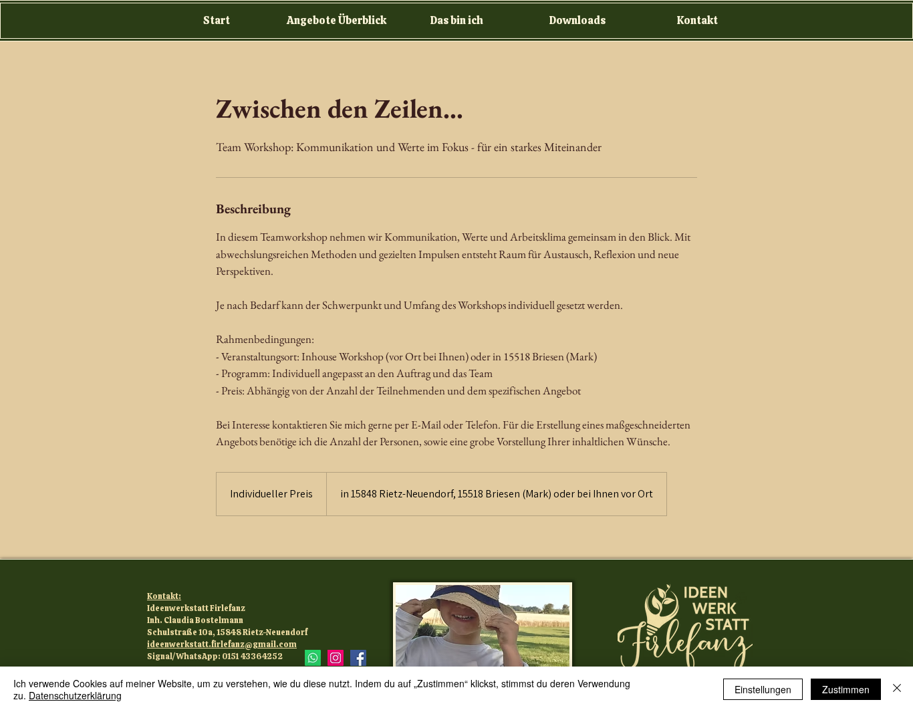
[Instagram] (336, 658)
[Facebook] (358, 658)
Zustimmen (846, 689)
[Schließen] (897, 689)
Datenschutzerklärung (75, 695)
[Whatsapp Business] (313, 658)
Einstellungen (763, 689)
